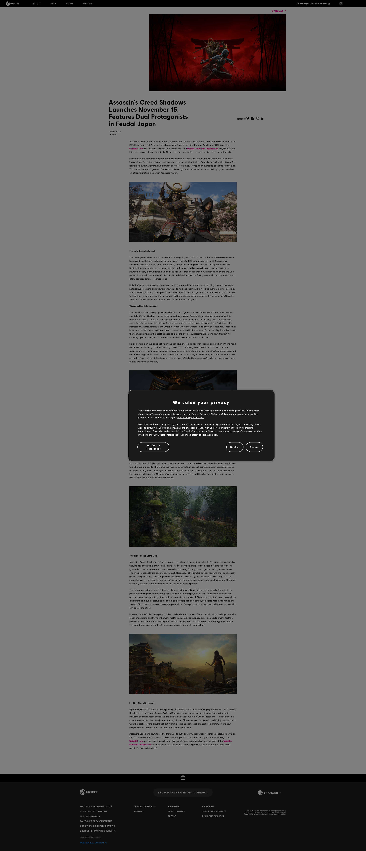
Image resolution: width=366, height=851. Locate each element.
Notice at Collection (221, 414)
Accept (254, 447)
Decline (234, 447)
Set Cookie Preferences (153, 447)
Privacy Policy (199, 414)
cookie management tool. (190, 417)
